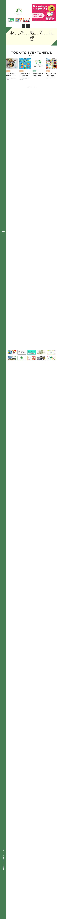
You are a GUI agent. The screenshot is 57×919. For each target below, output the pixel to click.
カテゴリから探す (31, 321)
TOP (3, 851)
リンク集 (35, 425)
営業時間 (3, 868)
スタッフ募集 (43, 428)
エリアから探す (15, 321)
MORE (44, 145)
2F (17, 331)
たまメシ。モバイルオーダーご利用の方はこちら (43, 255)
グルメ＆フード (48, 321)
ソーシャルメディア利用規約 (30, 428)
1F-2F (45, 332)
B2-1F (12, 332)
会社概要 (18, 428)
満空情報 (3, 859)
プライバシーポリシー (45, 425)
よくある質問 (17, 425)
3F (21, 331)
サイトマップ (26, 425)
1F (30, 334)
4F (34, 334)
